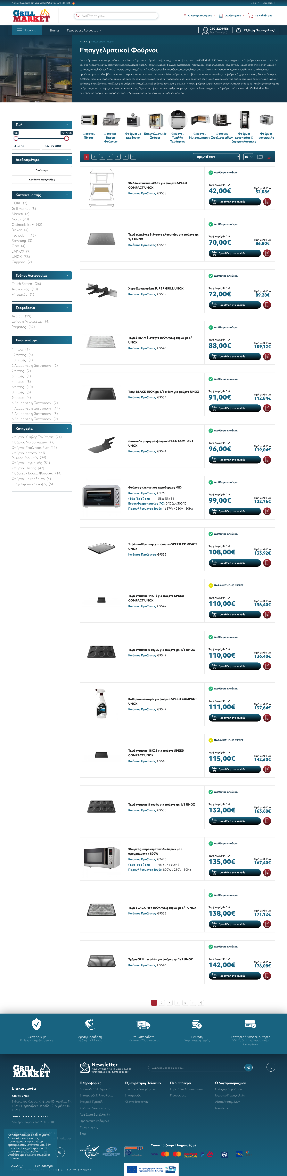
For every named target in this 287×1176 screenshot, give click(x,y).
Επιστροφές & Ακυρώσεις (96, 1095)
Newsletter (222, 1108)
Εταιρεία (268, 2)
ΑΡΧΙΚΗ (83, 41)
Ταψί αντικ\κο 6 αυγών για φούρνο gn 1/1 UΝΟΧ (161, 650)
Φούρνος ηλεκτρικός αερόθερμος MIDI (155, 487)
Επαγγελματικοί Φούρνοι (102, 41)
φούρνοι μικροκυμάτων (209, 83)
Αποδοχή (17, 1166)
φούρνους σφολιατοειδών (156, 74)
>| (133, 157)
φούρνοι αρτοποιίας (210, 74)
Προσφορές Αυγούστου (82, 30)
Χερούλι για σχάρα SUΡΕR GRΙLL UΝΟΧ (156, 288)
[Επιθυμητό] (267, 202)
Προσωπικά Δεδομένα (94, 1121)
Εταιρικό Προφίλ (91, 1102)
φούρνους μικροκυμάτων (127, 74)
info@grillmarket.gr (58, 1138)
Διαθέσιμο (42, 170)
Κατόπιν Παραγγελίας (42, 179)
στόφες (245, 83)
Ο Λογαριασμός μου (228, 1089)
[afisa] (151, 1169)
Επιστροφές (133, 1095)
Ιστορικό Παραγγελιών (230, 1095)
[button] (78, 16)
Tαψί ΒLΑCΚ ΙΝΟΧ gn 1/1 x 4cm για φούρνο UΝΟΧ (163, 392)
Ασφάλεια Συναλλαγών (95, 1114)
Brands (54, 30)
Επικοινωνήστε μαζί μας (140, 1089)
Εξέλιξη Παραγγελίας (259, 30)
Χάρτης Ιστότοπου (137, 1102)
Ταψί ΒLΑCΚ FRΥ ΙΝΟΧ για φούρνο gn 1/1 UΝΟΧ (162, 908)
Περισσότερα (44, 1166)
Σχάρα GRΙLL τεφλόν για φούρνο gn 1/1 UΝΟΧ (160, 959)
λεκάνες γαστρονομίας (266, 83)
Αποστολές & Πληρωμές (95, 1089)
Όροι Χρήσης (89, 1127)
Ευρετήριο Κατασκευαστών (188, 1089)
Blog (253, 2)
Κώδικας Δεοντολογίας (95, 1108)
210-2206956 (219, 29)
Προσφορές (178, 1095)
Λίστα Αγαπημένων (227, 1102)
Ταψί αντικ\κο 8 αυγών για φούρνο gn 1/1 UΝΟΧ (161, 804)
